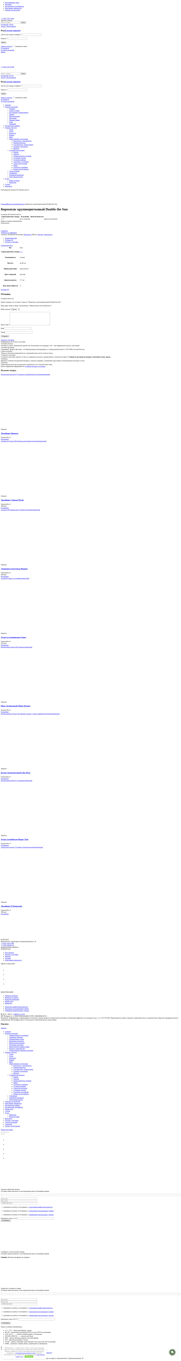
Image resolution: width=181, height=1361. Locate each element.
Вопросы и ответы (11, 997)
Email (3, 332)
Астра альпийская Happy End (14, 839)
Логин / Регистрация (12, 1126)
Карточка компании (12, 999)
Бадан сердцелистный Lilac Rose (15, 773)
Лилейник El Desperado (11, 906)
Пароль (4, 38)
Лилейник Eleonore (9, 433)
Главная (3, 204)
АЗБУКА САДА (19, 1014)
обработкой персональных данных (41, 1215)
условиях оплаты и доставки (35, 366)
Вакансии (8, 1003)
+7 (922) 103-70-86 (7, 18)
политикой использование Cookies (41, 1211)
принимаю (29, 1356)
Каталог (8, 956)
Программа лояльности (13, 960)
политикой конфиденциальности (41, 1207)
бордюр (40, 234)
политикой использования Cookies (25, 1353)
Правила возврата (11, 996)
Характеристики (11, 238)
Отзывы (8, 958)
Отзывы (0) (9, 240)
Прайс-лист (9, 1001)
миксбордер (48, 234)
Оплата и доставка (11, 242)
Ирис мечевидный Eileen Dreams (15, 706)
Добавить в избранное (9, 233)
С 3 (21, 252)
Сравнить (4, 231)
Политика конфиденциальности (16, 1007)
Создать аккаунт (13, 30)
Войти (3, 42)
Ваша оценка (6, 309)
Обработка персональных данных (17, 1010)
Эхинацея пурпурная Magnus (14, 569)
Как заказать (9, 953)
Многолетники (11, 204)
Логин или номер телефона (11, 34)
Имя (2, 328)
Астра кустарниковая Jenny (13, 637)
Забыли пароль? (6, 46)
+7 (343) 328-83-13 (7, 945)
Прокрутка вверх (7, 1130)
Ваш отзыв (5, 325)
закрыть (3, 1028)
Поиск (23, 22)
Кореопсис (21, 204)
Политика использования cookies (17, 1009)
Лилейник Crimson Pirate (12, 500)
